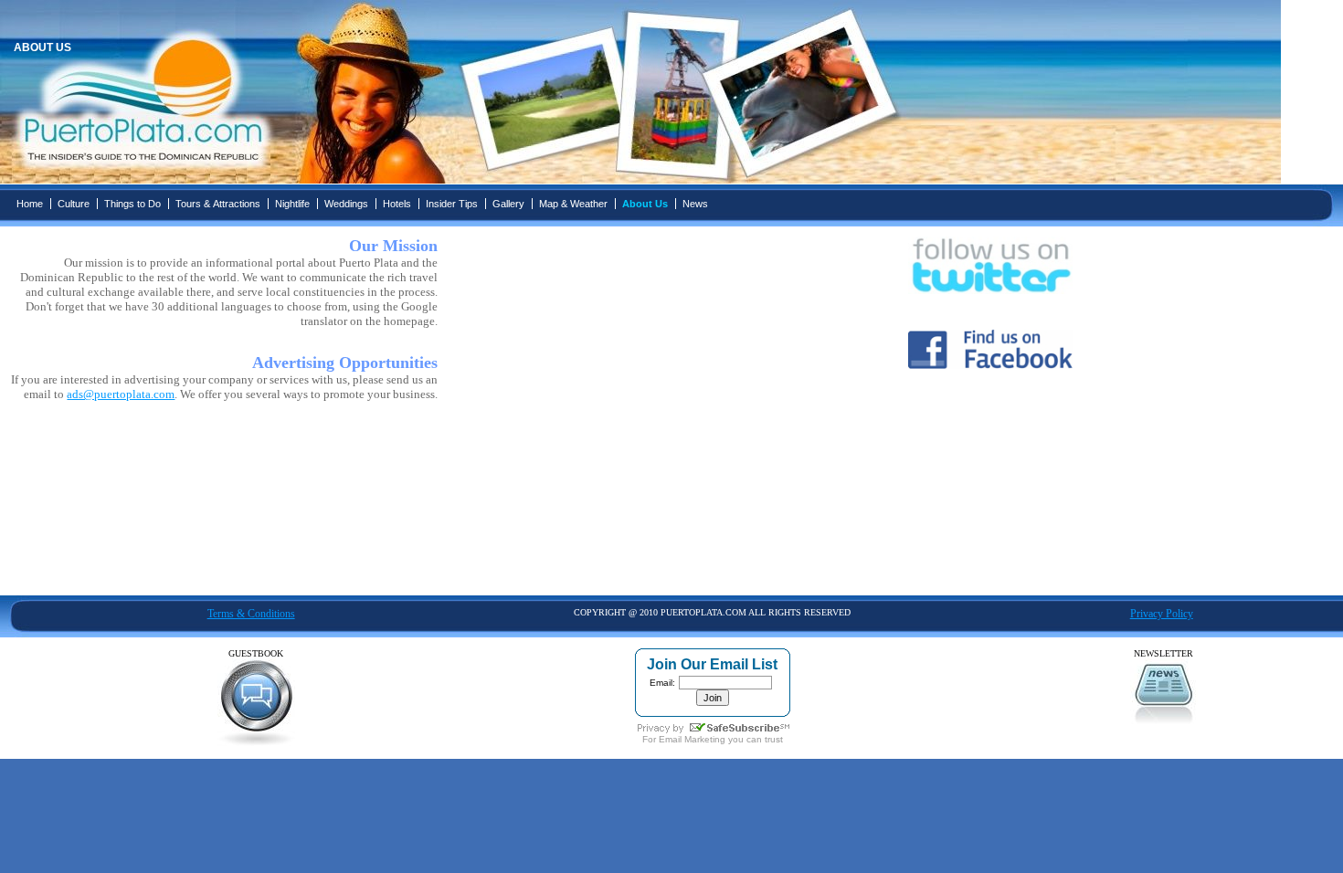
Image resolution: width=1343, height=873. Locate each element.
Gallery (508, 203)
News (695, 203)
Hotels (397, 203)
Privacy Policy (1161, 613)
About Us (645, 203)
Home (29, 203)
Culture (74, 203)
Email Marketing (692, 739)
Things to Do (132, 203)
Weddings (346, 203)
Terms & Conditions (251, 613)
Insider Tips (452, 203)
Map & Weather (573, 203)
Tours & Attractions (217, 203)
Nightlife (292, 203)
